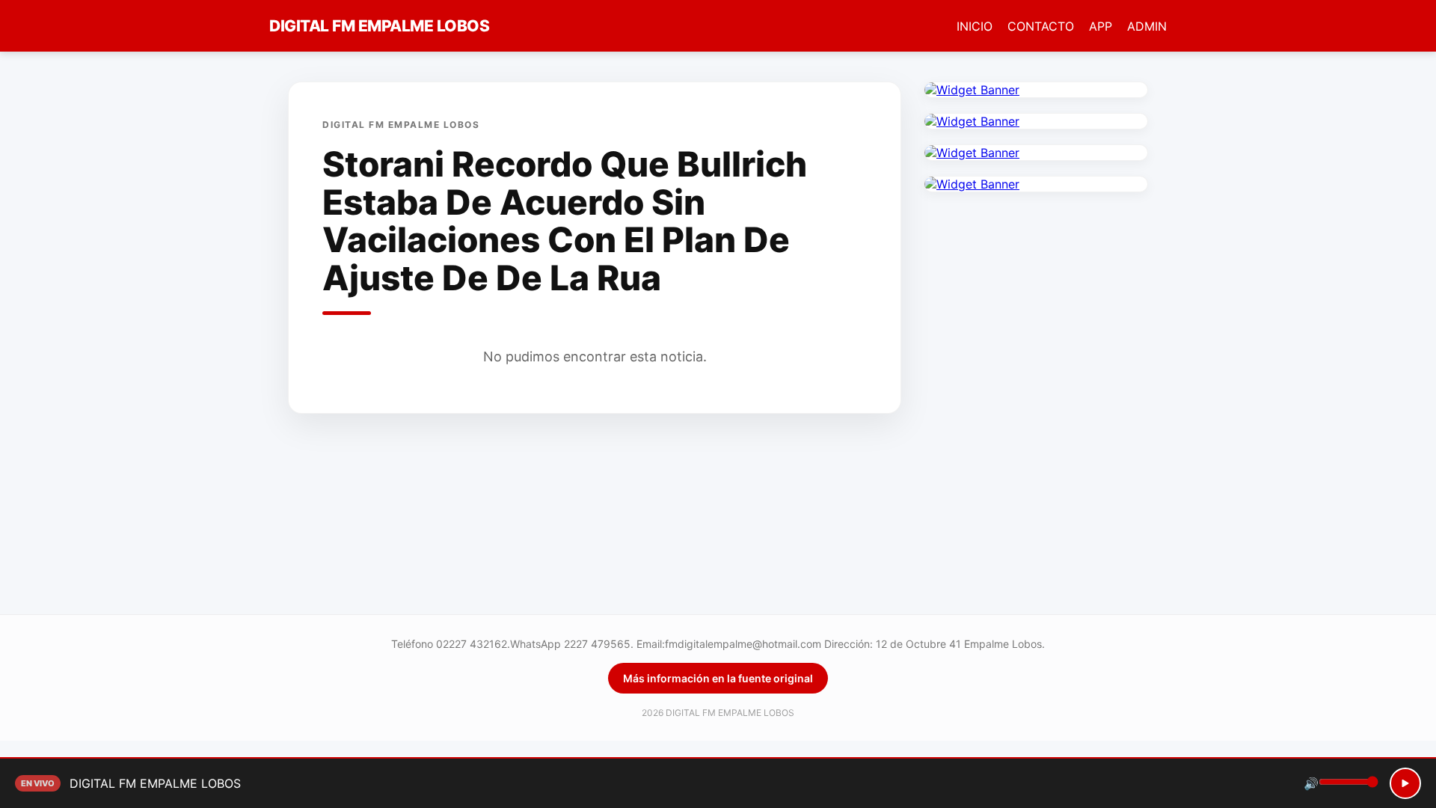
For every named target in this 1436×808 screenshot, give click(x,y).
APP (1100, 26)
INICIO (974, 26)
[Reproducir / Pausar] (1405, 783)
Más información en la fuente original (718, 678)
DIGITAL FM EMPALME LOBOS (379, 25)
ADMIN (1147, 26)
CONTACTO (1040, 26)
